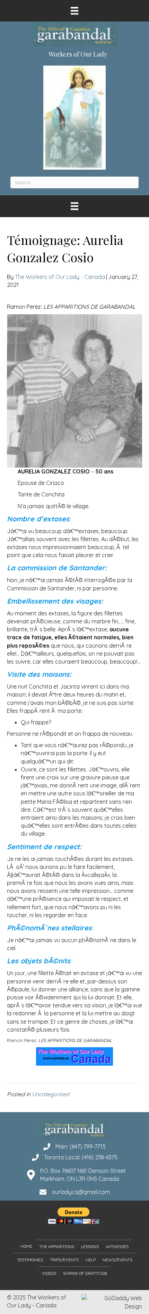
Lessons (90, 1246)
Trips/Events (64, 1259)
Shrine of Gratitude (85, 1273)
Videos (49, 1273)
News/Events (117, 1259)
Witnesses (117, 1246)
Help (91, 1259)
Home (26, 1246)
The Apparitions (56, 1246)
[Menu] (74, 10)
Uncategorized (50, 1094)
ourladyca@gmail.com (81, 1191)
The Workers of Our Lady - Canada (60, 276)
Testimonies (30, 1259)
